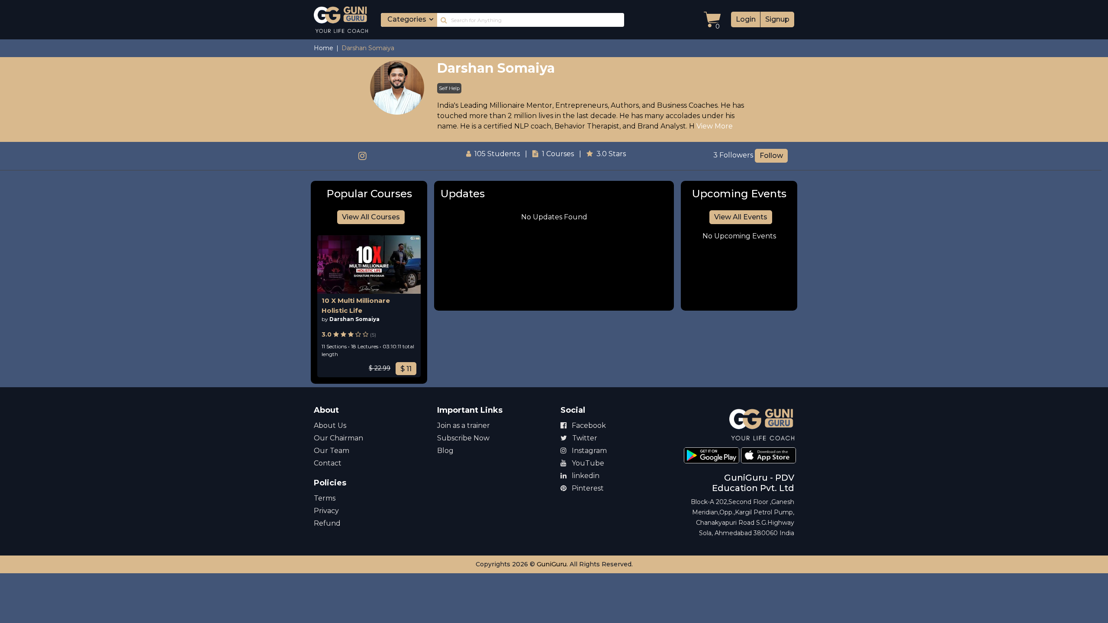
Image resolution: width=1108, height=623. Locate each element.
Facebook (588, 425)
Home (323, 48)
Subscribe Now (463, 438)
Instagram (588, 450)
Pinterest (587, 488)
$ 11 (406, 369)
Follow (771, 155)
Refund (327, 523)
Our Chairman (338, 438)
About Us (330, 425)
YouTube (587, 463)
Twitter (583, 438)
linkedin (584, 476)
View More (714, 126)
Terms (324, 498)
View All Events (740, 217)
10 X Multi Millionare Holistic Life (356, 305)
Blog (445, 450)
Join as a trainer (463, 425)
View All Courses (371, 217)
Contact (327, 463)
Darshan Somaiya (496, 68)
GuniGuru (552, 564)
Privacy (326, 511)
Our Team (331, 450)
